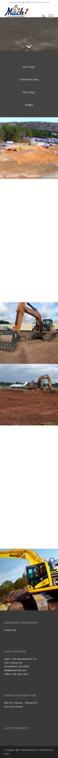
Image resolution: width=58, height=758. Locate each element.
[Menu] (49, 16)
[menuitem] (42, 16)
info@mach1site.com (15, 670)
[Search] (42, 16)
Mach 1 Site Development (26, 750)
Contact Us (10, 629)
